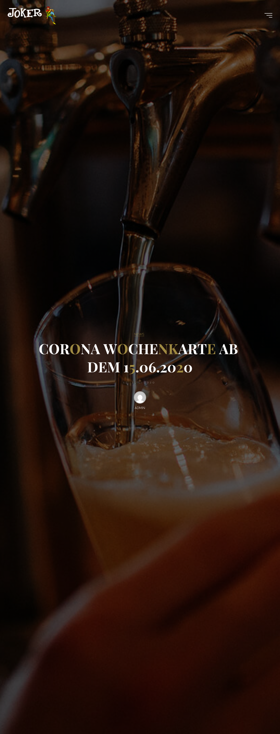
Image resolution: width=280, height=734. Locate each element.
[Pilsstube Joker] (32, 15)
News (139, 334)
